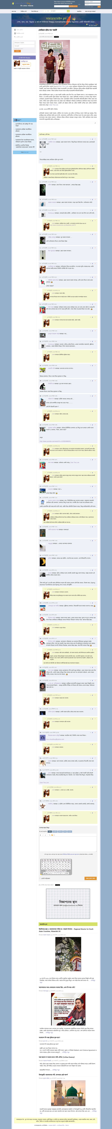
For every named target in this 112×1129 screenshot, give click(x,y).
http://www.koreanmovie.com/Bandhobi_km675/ (63, 225)
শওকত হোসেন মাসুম (53, 500)
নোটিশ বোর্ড (19, 37)
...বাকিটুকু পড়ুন (49, 1032)
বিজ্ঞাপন (67, 1125)
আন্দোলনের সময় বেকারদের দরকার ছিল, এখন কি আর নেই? (57, 987)
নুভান (49, 773)
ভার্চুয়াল (49, 831)
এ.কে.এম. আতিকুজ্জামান (54, 683)
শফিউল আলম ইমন (53, 280)
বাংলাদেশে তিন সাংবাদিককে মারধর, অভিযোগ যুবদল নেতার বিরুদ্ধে (25, 141)
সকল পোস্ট (19, 30)
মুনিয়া (49, 558)
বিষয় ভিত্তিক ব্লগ (34, 11)
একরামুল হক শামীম (53, 606)
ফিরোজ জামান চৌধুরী (54, 735)
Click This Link (63, 86)
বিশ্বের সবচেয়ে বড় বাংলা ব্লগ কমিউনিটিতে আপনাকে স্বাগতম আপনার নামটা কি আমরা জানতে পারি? (64, 2)
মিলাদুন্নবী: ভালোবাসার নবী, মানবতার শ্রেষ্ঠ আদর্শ (53, 1075)
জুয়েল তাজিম (46, 1078)
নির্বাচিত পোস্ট (24, 11)
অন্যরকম (50, 489)
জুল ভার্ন (45, 1041)
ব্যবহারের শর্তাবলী (52, 1125)
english (69, 831)
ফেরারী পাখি (51, 368)
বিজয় (65, 831)
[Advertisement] (24, 94)
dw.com (26, 152)
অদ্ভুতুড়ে (50, 543)
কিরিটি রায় (51, 383)
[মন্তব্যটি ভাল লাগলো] (92, 139)
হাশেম (50, 761)
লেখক (53, 169)
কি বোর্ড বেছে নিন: (43, 831)
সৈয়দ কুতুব (45, 991)
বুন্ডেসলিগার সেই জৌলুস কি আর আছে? (24, 125)
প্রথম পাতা (14, 11)
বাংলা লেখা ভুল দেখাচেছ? (90, 11)
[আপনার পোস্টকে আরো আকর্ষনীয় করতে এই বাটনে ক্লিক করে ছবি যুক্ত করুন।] (52, 835)
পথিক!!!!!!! (51, 399)
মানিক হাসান (51, 712)
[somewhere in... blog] (22, 4)
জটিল (49, 185)
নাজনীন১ (50, 804)
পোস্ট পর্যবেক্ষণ (45, 878)
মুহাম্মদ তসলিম (52, 428)
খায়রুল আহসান (46, 935)
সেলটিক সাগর (52, 142)
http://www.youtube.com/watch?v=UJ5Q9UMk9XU (55, 441)
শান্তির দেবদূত (51, 237)
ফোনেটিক (55, 831)
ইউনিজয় (60, 831)
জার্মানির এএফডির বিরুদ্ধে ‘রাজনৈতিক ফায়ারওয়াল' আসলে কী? (25, 146)
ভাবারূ (50, 573)
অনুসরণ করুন (25, 64)
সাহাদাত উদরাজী (47, 1060)
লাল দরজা (51, 307)
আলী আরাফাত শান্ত (53, 529)
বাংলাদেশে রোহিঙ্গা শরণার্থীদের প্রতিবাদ (23, 130)
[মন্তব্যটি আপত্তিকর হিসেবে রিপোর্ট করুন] (95, 139)
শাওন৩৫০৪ (51, 213)
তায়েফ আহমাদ (52, 202)
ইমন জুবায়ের (51, 251)
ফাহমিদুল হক (24, 61)
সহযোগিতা (79, 11)
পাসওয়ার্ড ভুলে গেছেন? (89, 7)
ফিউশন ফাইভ (52, 618)
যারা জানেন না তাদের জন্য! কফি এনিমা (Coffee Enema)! (57, 1057)
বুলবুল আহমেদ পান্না (53, 334)
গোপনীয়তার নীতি (60, 1125)
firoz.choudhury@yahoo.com (55, 739)
